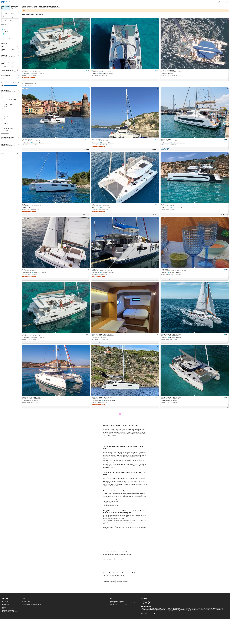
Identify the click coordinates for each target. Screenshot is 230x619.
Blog (3, 613)
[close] (227, 11)
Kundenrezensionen (26, 601)
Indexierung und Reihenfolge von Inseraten (10, 608)
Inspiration (132, 1)
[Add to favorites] (88, 19)
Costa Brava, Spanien (56, 7)
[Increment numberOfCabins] (18, 67)
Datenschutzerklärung (6, 603)
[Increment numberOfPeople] (18, 63)
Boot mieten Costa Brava (109, 581)
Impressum (4, 607)
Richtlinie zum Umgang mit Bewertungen (10, 611)
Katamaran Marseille (119, 559)
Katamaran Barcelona (108, 559)
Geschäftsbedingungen (7, 605)
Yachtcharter (24, 7)
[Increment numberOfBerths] (18, 70)
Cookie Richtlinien (5, 604)
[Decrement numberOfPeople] (12, 63)
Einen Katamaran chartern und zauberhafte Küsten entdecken (41, 7)
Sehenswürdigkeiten (106, 1)
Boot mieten (97, 1)
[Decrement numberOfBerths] (12, 70)
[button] (55, 68)
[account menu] (227, 2)
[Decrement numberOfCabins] (12, 67)
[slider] (2, 46)
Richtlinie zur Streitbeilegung (8, 610)
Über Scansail (5, 601)
